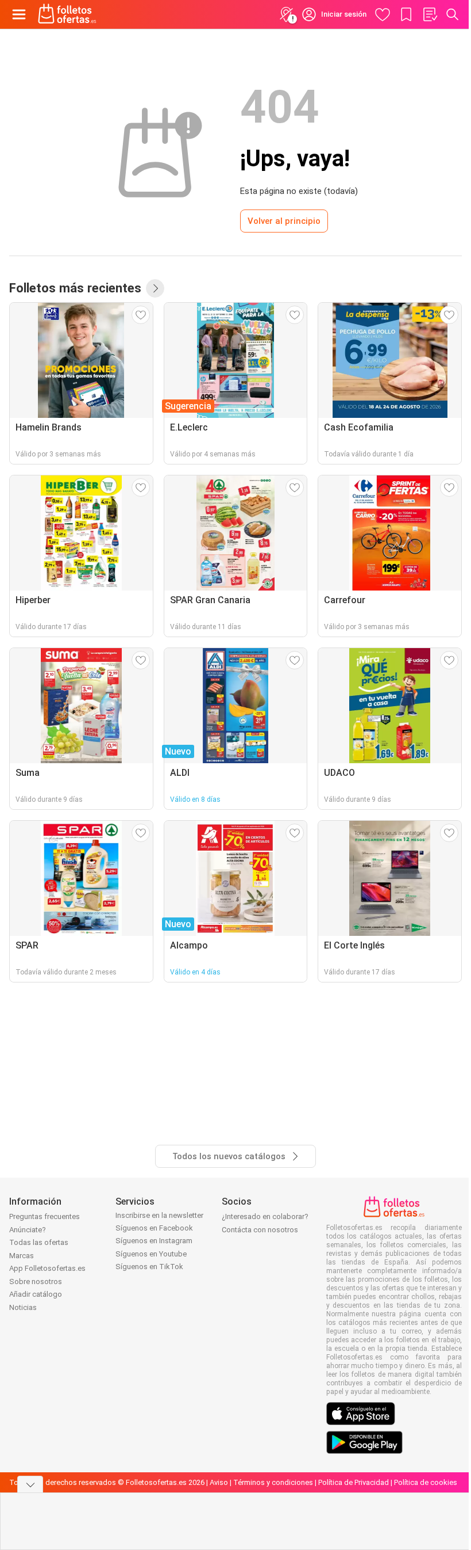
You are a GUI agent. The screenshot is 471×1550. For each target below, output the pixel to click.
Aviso (219, 1482)
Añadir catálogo (35, 1294)
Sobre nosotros (35, 1281)
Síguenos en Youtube (151, 1254)
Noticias (23, 1307)
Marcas (21, 1255)
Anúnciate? (27, 1229)
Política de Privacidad (353, 1482)
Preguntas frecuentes (44, 1216)
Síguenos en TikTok (149, 1266)
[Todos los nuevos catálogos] (155, 288)
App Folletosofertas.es (47, 1268)
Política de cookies (425, 1482)
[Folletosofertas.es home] (67, 14)
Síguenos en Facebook (154, 1228)
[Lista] (429, 14)
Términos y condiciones (273, 1482)
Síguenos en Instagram (153, 1240)
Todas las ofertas (38, 1242)
